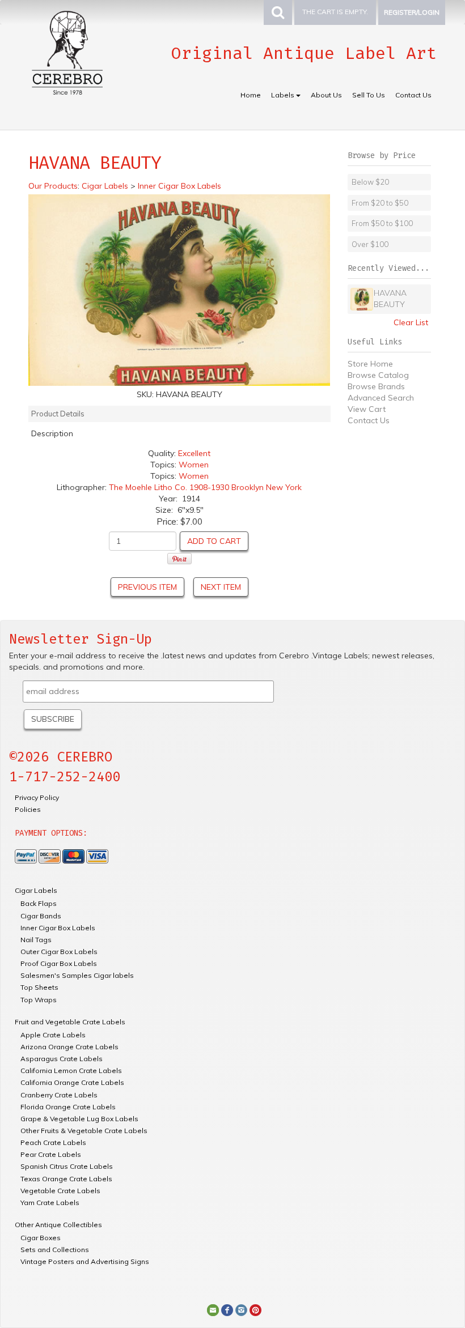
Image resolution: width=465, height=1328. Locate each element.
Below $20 (370, 181)
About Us (326, 95)
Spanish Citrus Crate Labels (66, 1166)
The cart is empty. (335, 11)
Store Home (370, 364)
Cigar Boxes (40, 1237)
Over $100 (370, 244)
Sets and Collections (54, 1249)
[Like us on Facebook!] (227, 1310)
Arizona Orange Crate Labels (69, 1046)
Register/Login (411, 12)
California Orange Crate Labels (72, 1082)
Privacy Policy (37, 797)
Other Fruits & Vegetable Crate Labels (83, 1130)
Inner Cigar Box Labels (57, 927)
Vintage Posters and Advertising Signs (84, 1261)
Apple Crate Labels (53, 1035)
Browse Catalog (378, 375)
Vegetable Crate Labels (60, 1190)
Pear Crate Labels (50, 1154)
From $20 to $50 (380, 202)
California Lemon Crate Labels (71, 1070)
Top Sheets (39, 987)
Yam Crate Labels (49, 1202)
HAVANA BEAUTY (390, 298)
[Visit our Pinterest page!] (255, 1310)
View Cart (367, 409)
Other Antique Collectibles (58, 1224)
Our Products (53, 186)
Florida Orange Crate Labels (68, 1107)
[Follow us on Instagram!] (241, 1310)
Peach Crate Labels (53, 1142)
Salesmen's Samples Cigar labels (77, 975)
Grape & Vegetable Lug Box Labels (79, 1118)
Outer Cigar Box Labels (59, 951)
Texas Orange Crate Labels (66, 1178)
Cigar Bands (40, 916)
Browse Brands (376, 386)
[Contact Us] (213, 1310)
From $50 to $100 (382, 223)
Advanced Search (381, 398)
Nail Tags (36, 939)
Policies (28, 809)
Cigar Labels (36, 890)
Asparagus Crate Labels (61, 1058)
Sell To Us (368, 95)
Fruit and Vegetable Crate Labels (70, 1022)
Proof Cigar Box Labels (58, 963)
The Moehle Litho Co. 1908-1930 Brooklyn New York (205, 487)
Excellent (194, 453)
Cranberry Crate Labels (59, 1095)
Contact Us (413, 95)
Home (250, 95)
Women (194, 464)
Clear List (411, 322)
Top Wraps (38, 999)
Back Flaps (38, 903)
